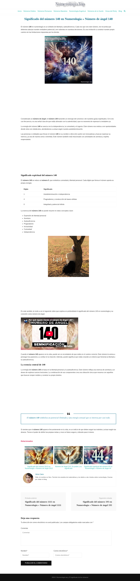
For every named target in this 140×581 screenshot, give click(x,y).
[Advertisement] (68, 101)
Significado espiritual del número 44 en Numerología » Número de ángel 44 (98, 467)
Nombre (24, 551)
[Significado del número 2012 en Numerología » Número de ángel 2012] (39, 463)
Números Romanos (45, 11)
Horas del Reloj (111, 11)
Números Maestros (60, 11)
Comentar (24, 528)
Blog (120, 11)
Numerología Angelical (77, 11)
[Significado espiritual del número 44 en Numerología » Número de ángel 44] (98, 463)
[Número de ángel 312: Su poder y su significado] (68, 463)
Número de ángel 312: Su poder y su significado (68, 467)
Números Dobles (29, 11)
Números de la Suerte (96, 11)
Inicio (20, 11)
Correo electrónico (61, 551)
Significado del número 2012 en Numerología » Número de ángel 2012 (39, 467)
